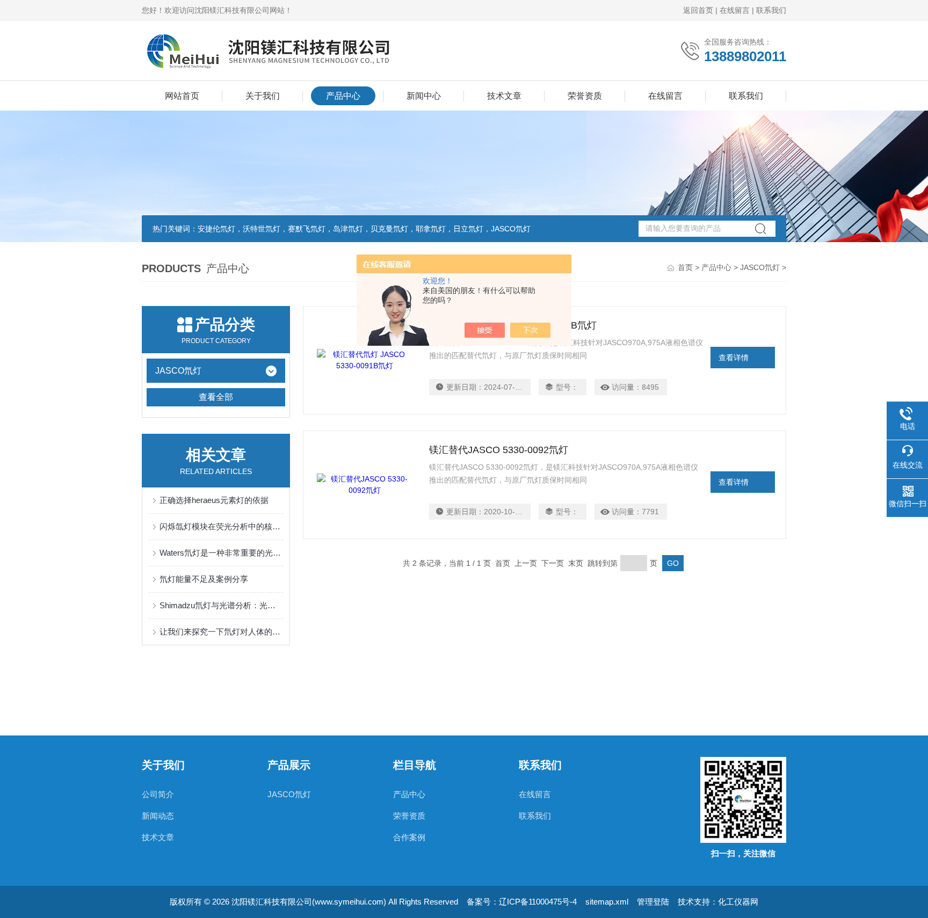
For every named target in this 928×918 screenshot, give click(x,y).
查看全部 (216, 397)
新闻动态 (158, 815)
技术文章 (504, 95)
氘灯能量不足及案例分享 (204, 579)
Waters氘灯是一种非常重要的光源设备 (221, 552)
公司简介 (158, 794)
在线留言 (735, 10)
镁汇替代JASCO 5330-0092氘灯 (498, 450)
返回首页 (698, 10)
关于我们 (262, 95)
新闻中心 (424, 95)
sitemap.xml (606, 901)
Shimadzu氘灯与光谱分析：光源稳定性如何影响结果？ (221, 605)
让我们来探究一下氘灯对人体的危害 (221, 631)
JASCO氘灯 (760, 267)
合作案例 (409, 837)
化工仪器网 (738, 901)
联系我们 (771, 10)
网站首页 (182, 95)
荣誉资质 (585, 95)
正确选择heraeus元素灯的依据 (214, 500)
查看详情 (734, 357)
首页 (685, 267)
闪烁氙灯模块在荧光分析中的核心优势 (221, 526)
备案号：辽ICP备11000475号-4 (522, 901)
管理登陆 (653, 901)
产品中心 (343, 95)
